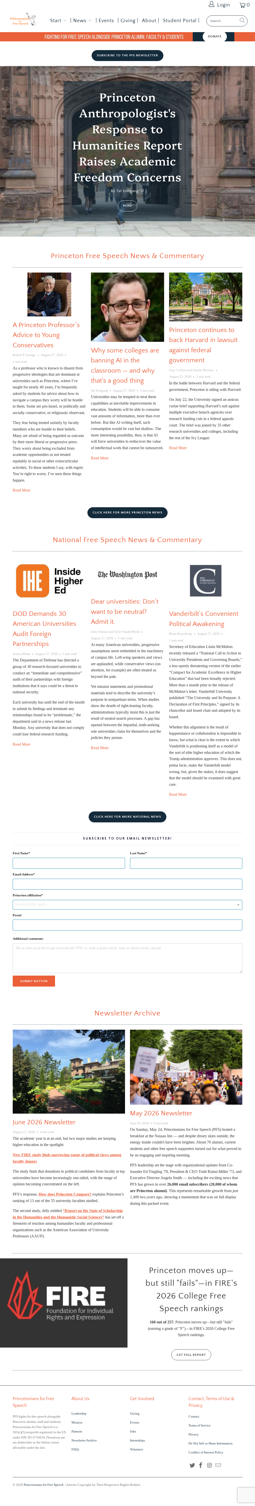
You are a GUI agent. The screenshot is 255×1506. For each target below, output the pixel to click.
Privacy (194, 1434)
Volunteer (136, 1449)
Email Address (23, 874)
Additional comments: (28, 938)
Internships (137, 1440)
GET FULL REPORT (191, 1355)
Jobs (133, 1431)
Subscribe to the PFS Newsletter (127, 55)
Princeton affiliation (27, 895)
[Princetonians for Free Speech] (23, 20)
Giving (134, 1413)
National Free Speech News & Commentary (127, 540)
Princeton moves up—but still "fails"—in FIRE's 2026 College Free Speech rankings (191, 1289)
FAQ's (75, 1449)
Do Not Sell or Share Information (211, 1443)
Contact (194, 1416)
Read (127, 206)
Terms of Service (200, 1425)
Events (134, 1422)
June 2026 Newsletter (44, 1122)
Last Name (137, 853)
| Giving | (128, 20)
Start (55, 20)
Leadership (78, 1413)
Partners (76, 1431)
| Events (105, 20)
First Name (20, 853)
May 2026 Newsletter (161, 1113)
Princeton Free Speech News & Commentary (127, 256)
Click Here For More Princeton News (127, 512)
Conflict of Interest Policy (206, 1452)
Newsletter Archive (127, 1013)
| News (79, 20)
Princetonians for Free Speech (44, 1485)
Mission (76, 1422)
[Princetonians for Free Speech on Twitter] (192, 1465)
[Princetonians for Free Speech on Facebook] (201, 1465)
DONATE (215, 36)
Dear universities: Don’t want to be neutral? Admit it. (124, 612)
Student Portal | (181, 20)
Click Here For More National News (127, 816)
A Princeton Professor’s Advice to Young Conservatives (46, 335)
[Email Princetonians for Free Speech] (218, 1465)
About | (150, 20)
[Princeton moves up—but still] (64, 1303)
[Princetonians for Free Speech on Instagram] (209, 1465)
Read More (21, 490)
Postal (17, 915)
